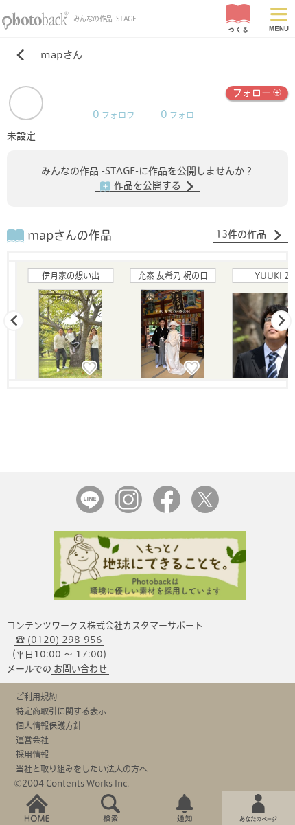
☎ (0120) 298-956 (59, 639)
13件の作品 (242, 234)
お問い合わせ (80, 668)
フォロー (252, 93)
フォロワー (118, 115)
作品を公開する (147, 185)
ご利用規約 (36, 696)
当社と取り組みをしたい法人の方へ (82, 769)
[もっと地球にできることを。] (149, 597)
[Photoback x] (205, 510)
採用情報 (32, 754)
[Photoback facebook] (166, 510)
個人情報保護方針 (49, 725)
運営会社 (32, 740)
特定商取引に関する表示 (61, 711)
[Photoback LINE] (90, 510)
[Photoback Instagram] (128, 510)
